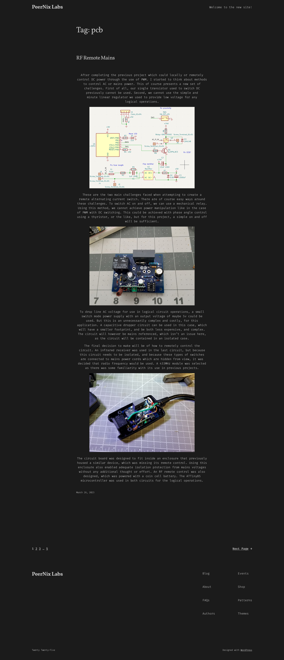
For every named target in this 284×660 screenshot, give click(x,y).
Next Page (242, 549)
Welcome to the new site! (230, 7)
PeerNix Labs (47, 7)
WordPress (246, 650)
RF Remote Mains (95, 58)
